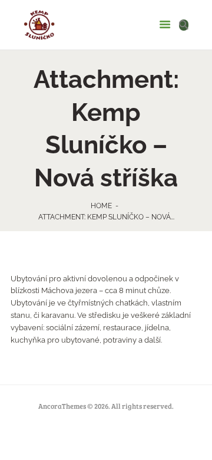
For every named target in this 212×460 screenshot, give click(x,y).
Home (101, 206)
